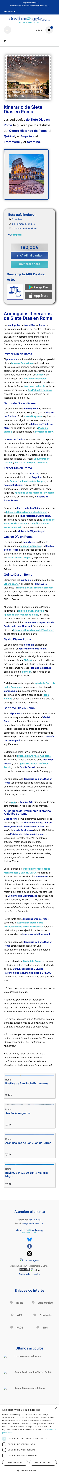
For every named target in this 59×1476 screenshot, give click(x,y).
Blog (45, 1327)
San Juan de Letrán (34, 386)
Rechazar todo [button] (43, 1462)
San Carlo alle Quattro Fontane (31, 462)
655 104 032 (35, 1219)
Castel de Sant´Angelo (18, 557)
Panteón (26, 671)
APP (19, 1315)
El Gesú (28, 660)
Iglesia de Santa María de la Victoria (34, 492)
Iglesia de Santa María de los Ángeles (26, 512)
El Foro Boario (11, 583)
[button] (29, 1471)
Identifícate (9, 11)
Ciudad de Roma (32, 961)
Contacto (45, 1315)
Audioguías (45, 1302)
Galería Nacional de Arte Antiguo (27, 481)
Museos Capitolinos (22, 363)
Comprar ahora (29, 264)
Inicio (19, 1302)
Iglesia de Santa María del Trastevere (33, 630)
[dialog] (29, 1440)
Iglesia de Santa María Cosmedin (35, 587)
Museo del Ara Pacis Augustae (34, 755)
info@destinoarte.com (33, 1223)
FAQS (19, 1327)
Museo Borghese (32, 416)
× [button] (55, 1408)
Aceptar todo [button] (15, 1462)
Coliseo (39, 374)
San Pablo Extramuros (40, 390)
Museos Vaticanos (30, 546)
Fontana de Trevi (44, 431)
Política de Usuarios (29, 1274)
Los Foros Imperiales (35, 378)
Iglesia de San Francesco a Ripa (21, 614)
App (13, 802)
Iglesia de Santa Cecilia (31, 610)
